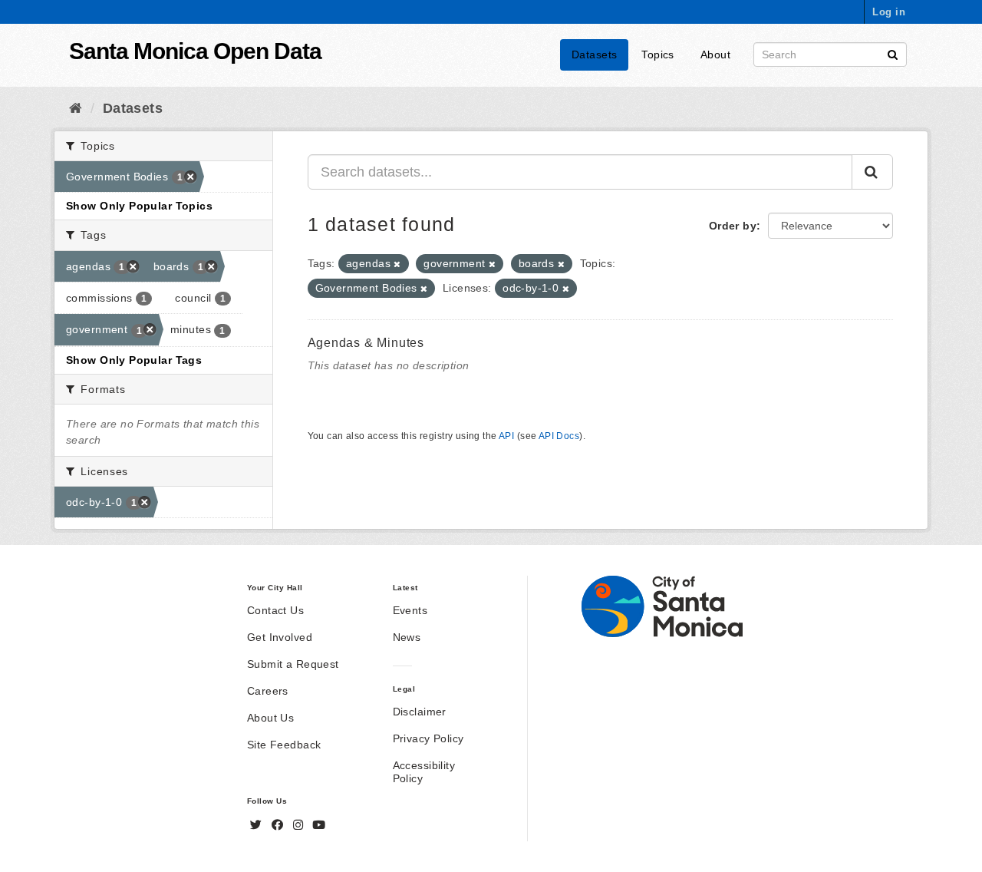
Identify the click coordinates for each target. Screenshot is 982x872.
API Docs (559, 436)
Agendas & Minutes (366, 342)
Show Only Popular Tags (134, 360)
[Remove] (397, 264)
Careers (267, 691)
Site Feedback (284, 744)
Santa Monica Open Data (195, 51)
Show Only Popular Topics (139, 206)
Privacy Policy (428, 738)
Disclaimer (420, 711)
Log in (888, 12)
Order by (732, 226)
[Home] (75, 108)
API (506, 436)
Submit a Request (293, 664)
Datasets (594, 54)
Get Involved (279, 637)
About (715, 54)
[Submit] (892, 53)
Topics (657, 54)
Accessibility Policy (424, 771)
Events (410, 610)
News (407, 637)
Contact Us (275, 610)
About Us (270, 718)
